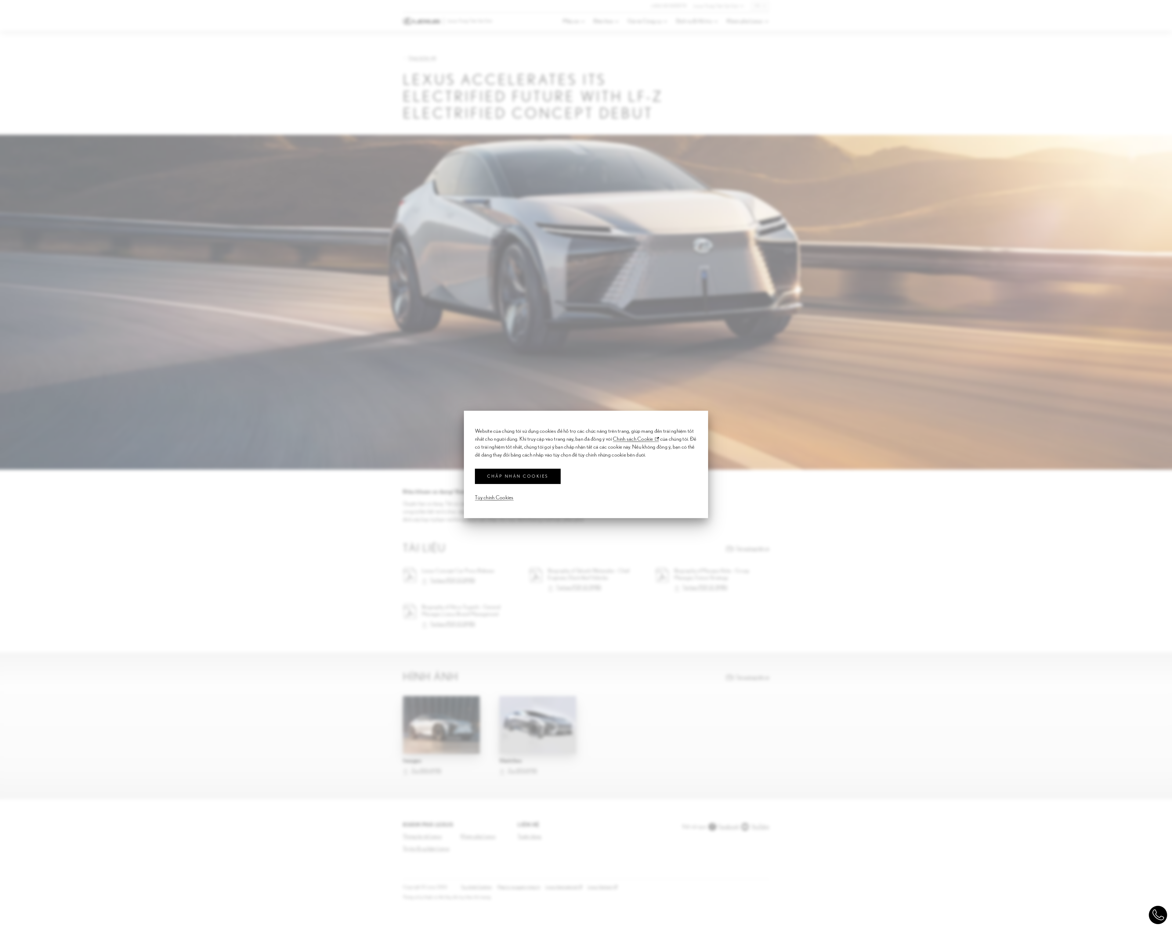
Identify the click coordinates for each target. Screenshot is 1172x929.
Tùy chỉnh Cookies (494, 497)
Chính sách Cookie (633, 439)
